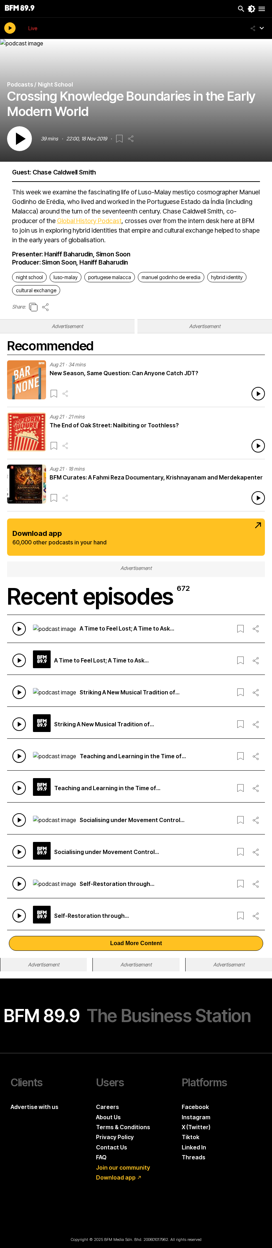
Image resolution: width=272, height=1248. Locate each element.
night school (29, 277)
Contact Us (111, 1147)
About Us (108, 1117)
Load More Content (136, 943)
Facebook (195, 1106)
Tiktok (190, 1137)
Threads (193, 1157)
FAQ (101, 1157)
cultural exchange (36, 290)
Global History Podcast (89, 220)
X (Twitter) (196, 1127)
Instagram (196, 1117)
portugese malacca (109, 277)
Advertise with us (34, 1106)
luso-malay (65, 277)
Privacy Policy (115, 1137)
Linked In (194, 1147)
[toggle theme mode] (251, 9)
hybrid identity (227, 277)
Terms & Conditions (123, 1127)
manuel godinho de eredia (171, 277)
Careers (107, 1106)
